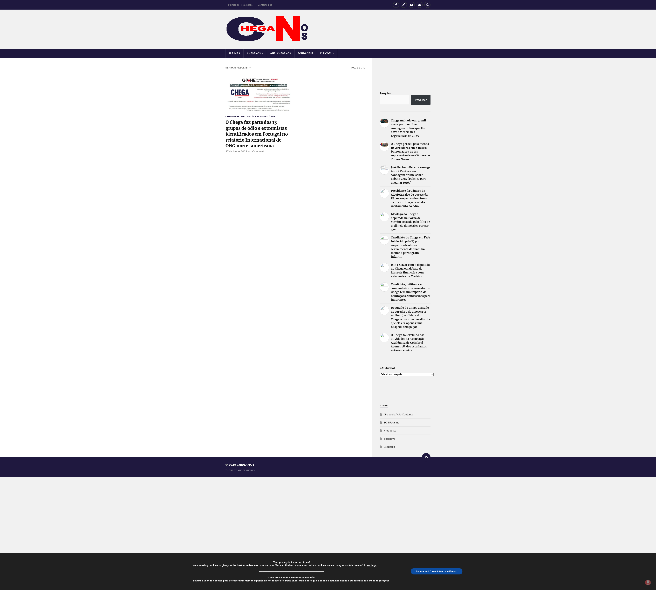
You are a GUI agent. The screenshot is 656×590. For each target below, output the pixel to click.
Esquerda (389, 446)
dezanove (389, 438)
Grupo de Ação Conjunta (398, 414)
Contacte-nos (265, 4)
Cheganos (245, 464)
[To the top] (426, 457)
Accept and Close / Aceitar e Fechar (436, 571)
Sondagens (305, 53)
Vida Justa (390, 430)
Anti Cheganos (280, 53)
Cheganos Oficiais (238, 116)
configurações (381, 580)
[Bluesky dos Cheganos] (404, 5)
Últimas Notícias (263, 116)
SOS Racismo (391, 422)
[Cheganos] (328, 29)
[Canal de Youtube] (412, 5)
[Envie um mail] (419, 5)
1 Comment (257, 151)
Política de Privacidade (240, 4)
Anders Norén (246, 470)
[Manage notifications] (648, 582)
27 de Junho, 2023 (236, 151)
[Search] (427, 5)
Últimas (234, 53)
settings (372, 565)
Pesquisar (386, 93)
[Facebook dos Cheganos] (396, 5)
